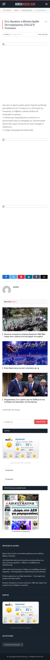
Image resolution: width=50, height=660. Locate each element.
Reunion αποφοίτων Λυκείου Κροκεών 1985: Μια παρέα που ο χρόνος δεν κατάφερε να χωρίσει (24, 335)
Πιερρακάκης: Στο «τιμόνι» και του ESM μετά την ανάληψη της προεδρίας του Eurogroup (24, 400)
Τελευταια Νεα (43, 34)
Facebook (9, 470)
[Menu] (4, 4)
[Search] (46, 4)
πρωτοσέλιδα (17, 531)
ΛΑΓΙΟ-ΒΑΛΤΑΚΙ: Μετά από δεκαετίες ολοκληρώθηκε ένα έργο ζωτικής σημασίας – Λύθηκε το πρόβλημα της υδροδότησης (23, 562)
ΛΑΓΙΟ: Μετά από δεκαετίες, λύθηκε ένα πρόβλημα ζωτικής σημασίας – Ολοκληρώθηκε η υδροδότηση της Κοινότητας (24, 570)
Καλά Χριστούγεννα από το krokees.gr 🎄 (21, 368)
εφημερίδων (26, 531)
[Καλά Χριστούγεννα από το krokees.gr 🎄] (25, 353)
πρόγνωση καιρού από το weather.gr (21, 463)
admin (6, 34)
